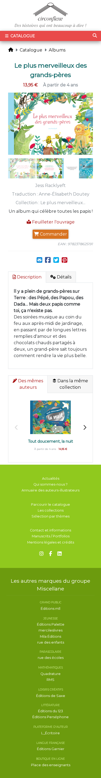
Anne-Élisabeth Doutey (64, 194)
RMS (50, 680)
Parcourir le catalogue (50, 504)
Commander (53, 234)
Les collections (51, 510)
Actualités (50, 478)
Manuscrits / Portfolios (50, 536)
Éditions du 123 (50, 711)
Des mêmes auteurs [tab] (30, 384)
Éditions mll (50, 609)
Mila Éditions (50, 636)
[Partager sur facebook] (48, 260)
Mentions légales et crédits (50, 542)
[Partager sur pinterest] (64, 260)
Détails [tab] (63, 277)
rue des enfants (50, 642)
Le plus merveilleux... (62, 202)
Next (84, 427)
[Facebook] (50, 553)
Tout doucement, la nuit (50, 441)
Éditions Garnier (50, 749)
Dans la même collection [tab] (72, 384)
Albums (57, 50)
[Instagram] (41, 553)
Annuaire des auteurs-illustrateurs (50, 490)
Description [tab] (28, 277)
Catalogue (22, 36)
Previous (16, 427)
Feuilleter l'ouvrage (53, 222)
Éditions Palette (50, 624)
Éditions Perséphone (50, 717)
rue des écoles (51, 658)
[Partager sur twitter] (56, 260)
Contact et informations (50, 530)
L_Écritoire (50, 733)
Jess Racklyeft (50, 185)
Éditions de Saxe (50, 696)
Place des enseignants (50, 765)
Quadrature (50, 674)
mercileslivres (50, 630)
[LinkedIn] (59, 553)
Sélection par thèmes (50, 516)
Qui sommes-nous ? (50, 484)
